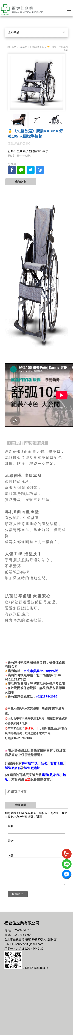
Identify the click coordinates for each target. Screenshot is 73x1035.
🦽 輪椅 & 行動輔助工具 (31, 47)
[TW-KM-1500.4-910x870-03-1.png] (37, 120)
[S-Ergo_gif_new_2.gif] (19, 120)
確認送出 (17, 893)
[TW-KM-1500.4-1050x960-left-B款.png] (54, 120)
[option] (19, 119)
